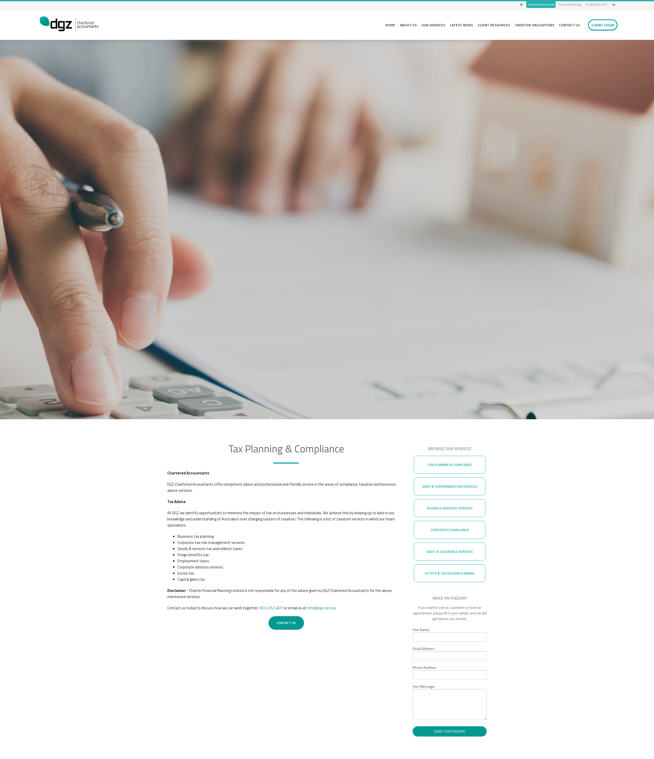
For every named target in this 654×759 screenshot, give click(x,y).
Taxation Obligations (534, 25)
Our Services (433, 25)
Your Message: (424, 686)
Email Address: (424, 648)
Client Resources (494, 25)
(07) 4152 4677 (598, 5)
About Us (408, 25)
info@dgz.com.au (321, 608)
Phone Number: (425, 667)
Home (390, 25)
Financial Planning (570, 5)
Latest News (461, 25)
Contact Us (569, 25)
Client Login (602, 25)
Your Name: (421, 629)
